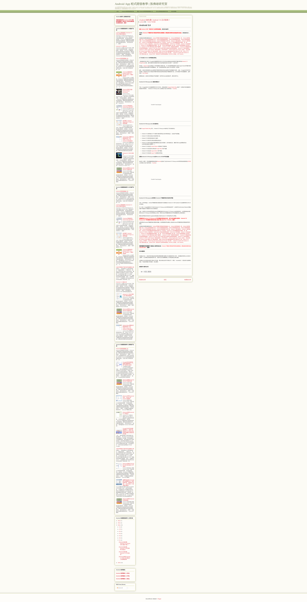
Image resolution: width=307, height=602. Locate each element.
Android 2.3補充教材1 (176, 41)
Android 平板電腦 (151, 22)
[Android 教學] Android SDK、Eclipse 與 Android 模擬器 (128, 397)
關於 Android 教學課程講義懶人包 (145, 11)
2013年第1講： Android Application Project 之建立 (173, 49)
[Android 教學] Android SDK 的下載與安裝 (128, 168)
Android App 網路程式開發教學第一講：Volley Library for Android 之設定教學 (128, 139)
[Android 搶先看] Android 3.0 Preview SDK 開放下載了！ (124, 543)
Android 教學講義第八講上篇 (168, 45)
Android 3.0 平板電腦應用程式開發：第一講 (177, 42)
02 (120, 538)
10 (120, 529)
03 (120, 535)
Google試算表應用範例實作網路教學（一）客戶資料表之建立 (128, 364)
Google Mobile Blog (172, 87)
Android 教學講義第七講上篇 (149, 41)
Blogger (159, 598)
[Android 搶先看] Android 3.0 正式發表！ (124, 553)
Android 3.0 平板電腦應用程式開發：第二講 (151, 45)
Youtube (174, 88)
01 (120, 540)
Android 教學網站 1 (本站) (123, 573)
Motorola (159, 161)
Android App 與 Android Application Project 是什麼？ (160, 52)
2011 (119, 525)
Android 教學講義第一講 (176, 38)
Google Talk (153, 153)
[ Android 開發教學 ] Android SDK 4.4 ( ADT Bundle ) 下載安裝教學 (128, 74)
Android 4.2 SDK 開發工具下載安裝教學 (128, 295)
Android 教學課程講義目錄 (128, 11)
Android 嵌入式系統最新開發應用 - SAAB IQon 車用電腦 (167, 43)
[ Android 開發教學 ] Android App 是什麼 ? (128, 106)
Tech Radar (145, 73)
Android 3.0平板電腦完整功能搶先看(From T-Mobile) (154, 42)
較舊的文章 (188, 279)
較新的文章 (142, 279)
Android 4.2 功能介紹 (121, 46)
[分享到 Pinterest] (150, 271)
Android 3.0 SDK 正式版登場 (146, 43)
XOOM (189, 161)
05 (120, 531)
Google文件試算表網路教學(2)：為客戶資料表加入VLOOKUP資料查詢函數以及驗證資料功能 (128, 431)
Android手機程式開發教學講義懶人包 (161, 38)
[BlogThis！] (146, 271)
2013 (119, 520)
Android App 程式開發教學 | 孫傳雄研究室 (141, 4)
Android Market (154, 146)
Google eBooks (154, 150)
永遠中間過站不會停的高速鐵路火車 (125, 267)
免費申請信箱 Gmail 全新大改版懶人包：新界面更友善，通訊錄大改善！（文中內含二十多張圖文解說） (128, 482)
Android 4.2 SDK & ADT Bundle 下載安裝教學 (149, 49)
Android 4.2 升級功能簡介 (184, 48)
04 (120, 533)
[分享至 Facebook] (149, 271)
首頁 (117, 11)
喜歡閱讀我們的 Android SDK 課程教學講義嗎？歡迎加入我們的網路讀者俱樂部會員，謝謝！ (125, 21)
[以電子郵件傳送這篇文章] (144, 271)
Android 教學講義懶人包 (122, 58)
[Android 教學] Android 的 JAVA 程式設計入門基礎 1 (128, 465)
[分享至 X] (147, 271)
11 (120, 527)
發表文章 (120, 588)
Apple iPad (145, 65)
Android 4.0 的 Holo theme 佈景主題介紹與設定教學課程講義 (163, 48)
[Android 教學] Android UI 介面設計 (128, 413)
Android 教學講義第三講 (150, 39)
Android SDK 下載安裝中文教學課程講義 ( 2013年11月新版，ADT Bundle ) (166, 54)
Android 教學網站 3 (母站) (123, 578)
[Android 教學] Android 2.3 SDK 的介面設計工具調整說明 (124, 558)
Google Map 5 (159, 148)
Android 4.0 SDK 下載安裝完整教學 (170, 46)
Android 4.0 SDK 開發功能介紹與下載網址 (151, 46)
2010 (119, 562)
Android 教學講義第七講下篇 (163, 41)
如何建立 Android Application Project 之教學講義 (128, 122)
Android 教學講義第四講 (162, 39)
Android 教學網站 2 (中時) (123, 576)
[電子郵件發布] (141, 271)
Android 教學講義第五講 (174, 39)
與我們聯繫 (173, 11)
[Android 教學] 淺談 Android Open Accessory (127, 91)
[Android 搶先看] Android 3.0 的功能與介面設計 (124, 548)
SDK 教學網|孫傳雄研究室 (162, 11)
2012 (119, 523)
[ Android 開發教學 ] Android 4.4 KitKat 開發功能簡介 (124, 33)
